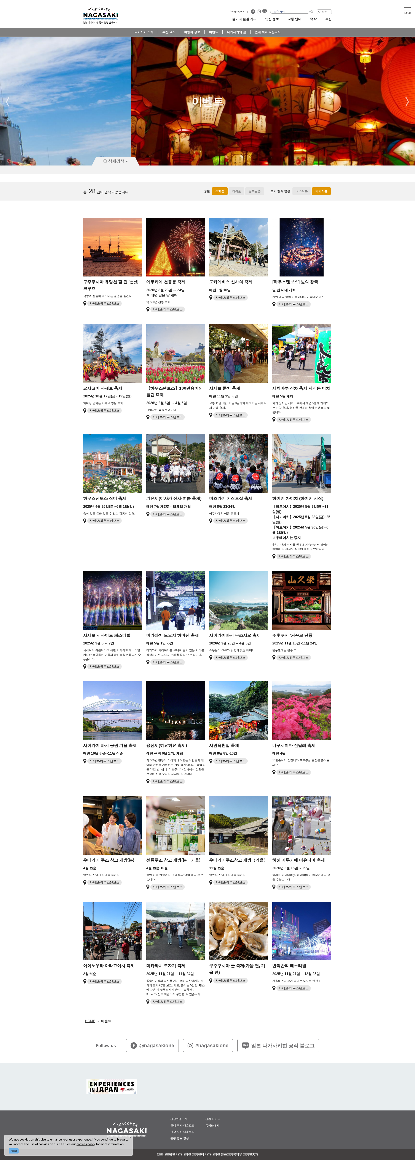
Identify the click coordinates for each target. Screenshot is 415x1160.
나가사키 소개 (143, 32)
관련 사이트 (212, 1119)
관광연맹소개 (178, 1119)
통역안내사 (212, 1125)
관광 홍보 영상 (179, 1138)
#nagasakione (211, 1045)
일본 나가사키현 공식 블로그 (283, 1045)
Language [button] (236, 11)
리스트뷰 (302, 191)
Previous (7, 101)
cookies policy (86, 1144)
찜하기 (325, 11)
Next (407, 101)
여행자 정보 (192, 32)
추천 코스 (168, 32)
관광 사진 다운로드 (182, 1131)
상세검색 (116, 161)
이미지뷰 (321, 191)
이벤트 (213, 32)
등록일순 (255, 191)
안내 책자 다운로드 (268, 32)
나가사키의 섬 (236, 32)
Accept (14, 1151)
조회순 (219, 191)
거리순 (236, 191)
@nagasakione (156, 1045)
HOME (90, 1021)
